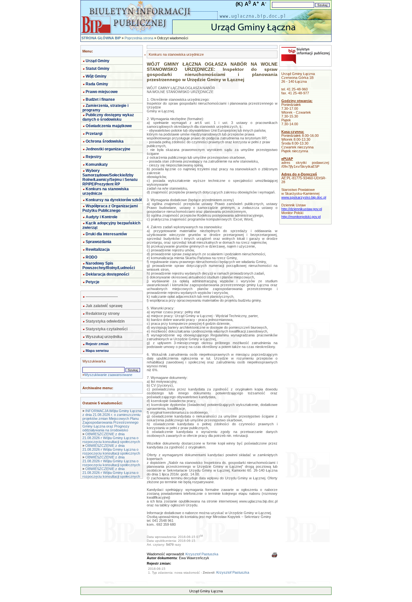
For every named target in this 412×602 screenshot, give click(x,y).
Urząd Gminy (97, 61)
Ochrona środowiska (105, 141)
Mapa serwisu (97, 351)
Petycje (92, 282)
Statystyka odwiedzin (105, 321)
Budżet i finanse (100, 99)
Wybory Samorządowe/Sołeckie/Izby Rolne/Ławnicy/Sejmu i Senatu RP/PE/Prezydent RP (109, 177)
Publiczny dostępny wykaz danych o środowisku (108, 117)
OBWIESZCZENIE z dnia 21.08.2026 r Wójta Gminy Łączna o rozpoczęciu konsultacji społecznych (111, 438)
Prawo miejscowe (102, 91)
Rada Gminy (97, 84)
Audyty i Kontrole (101, 217)
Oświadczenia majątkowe (109, 126)
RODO (91, 257)
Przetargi (94, 133)
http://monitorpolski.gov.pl (301, 217)
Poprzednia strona (139, 38)
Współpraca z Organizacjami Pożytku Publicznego (110, 208)
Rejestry (93, 157)
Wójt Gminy (96, 76)
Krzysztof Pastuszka (201, 554)
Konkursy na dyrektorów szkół (114, 200)
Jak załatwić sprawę (104, 306)
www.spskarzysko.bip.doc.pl (303, 197)
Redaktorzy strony (103, 313)
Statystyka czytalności (106, 329)
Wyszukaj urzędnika (104, 336)
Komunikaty (97, 164)
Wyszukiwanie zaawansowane (108, 375)
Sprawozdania (98, 242)
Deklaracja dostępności (107, 274)
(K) (239, 4)
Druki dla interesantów (106, 234)
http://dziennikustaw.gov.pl (301, 209)
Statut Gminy (97, 68)
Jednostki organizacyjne (108, 149)
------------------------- (102, 296)
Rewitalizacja (98, 249)
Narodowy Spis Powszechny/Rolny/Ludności (108, 265)
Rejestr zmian (97, 344)
